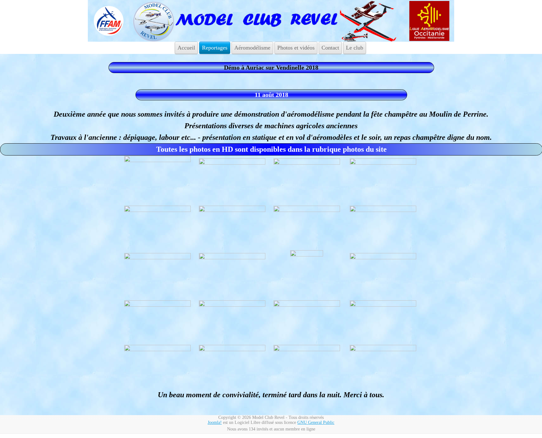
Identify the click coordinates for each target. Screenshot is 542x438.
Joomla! (215, 422)
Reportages (214, 48)
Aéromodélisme (252, 48)
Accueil (186, 48)
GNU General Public (315, 422)
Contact (330, 48)
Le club (354, 48)
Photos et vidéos (296, 48)
